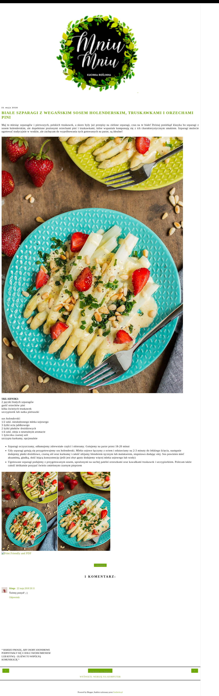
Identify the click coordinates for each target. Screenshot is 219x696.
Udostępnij (100, 565)
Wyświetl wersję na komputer (100, 677)
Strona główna (100, 672)
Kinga (12, 588)
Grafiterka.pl (118, 692)
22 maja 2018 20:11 (26, 588)
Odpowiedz (14, 597)
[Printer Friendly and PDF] (16, 553)
